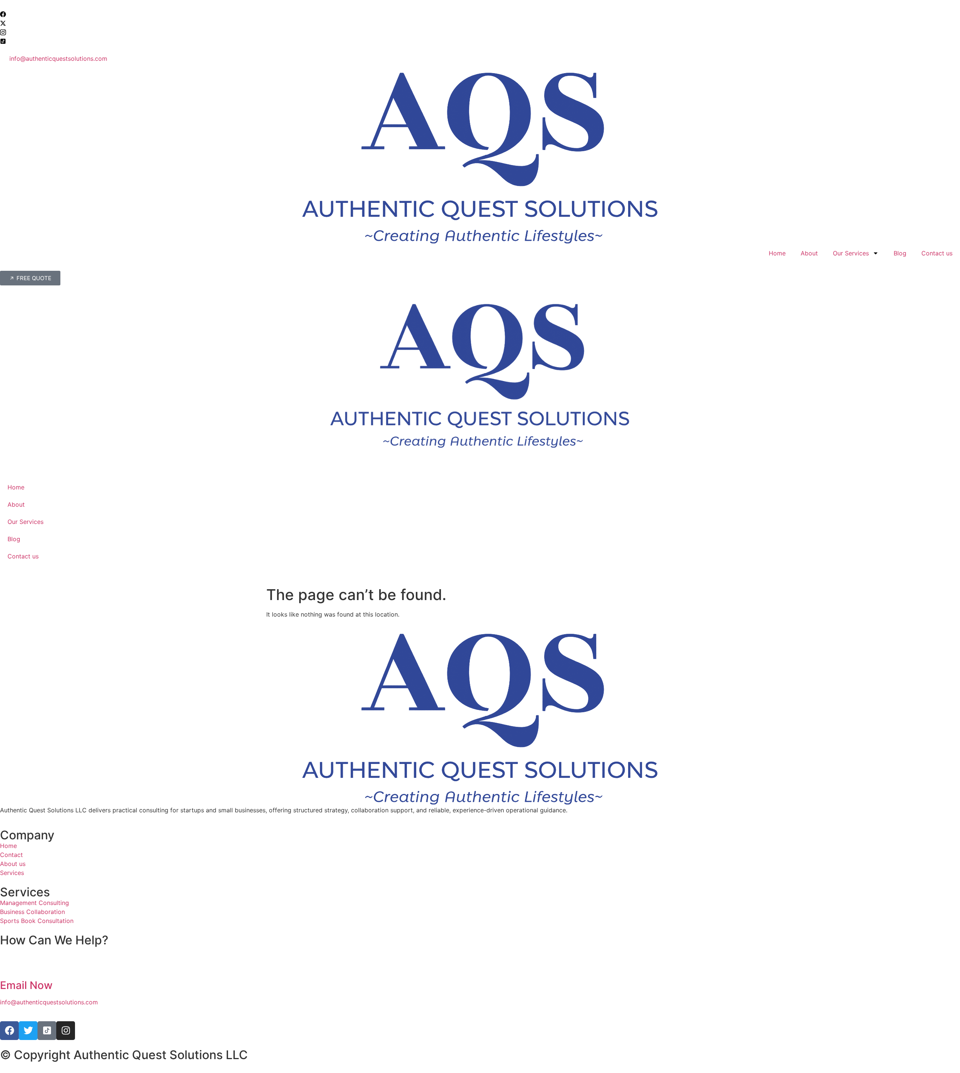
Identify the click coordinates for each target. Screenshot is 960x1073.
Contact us (936, 253)
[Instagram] (480, 31)
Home (777, 253)
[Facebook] (480, 13)
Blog (900, 253)
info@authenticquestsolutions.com (49, 1002)
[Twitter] (480, 22)
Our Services (851, 253)
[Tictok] (480, 40)
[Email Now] (9, 964)
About (809, 253)
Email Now (26, 985)
